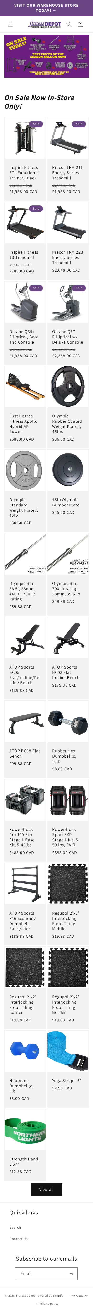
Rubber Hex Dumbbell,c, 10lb (64, 756)
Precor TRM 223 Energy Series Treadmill (67, 257)
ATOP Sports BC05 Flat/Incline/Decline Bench (24, 675)
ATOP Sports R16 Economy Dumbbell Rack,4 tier (22, 920)
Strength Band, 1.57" (24, 1161)
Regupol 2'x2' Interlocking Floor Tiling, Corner (22, 1004)
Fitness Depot (25, 1295)
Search (15, 1227)
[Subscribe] (71, 1273)
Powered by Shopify (49, 1295)
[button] (10, 24)
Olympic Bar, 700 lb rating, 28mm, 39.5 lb (66, 589)
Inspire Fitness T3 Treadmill (23, 254)
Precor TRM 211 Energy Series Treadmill (67, 173)
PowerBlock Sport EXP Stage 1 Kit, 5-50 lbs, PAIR (66, 837)
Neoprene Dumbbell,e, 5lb (21, 1086)
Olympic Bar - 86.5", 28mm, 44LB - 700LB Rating (22, 591)
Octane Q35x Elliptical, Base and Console (24, 336)
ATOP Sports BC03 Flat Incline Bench (66, 672)
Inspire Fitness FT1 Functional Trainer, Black (24, 173)
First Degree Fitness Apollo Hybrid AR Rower (23, 423)
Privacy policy (78, 1295)
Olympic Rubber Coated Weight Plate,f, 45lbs (67, 423)
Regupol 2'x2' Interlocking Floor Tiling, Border (65, 1004)
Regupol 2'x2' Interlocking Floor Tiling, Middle (65, 920)
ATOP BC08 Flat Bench (24, 753)
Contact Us (19, 1238)
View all (46, 1189)
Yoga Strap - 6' (66, 1080)
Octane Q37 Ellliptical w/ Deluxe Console (67, 336)
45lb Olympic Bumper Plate (66, 502)
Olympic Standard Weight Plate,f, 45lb (23, 507)
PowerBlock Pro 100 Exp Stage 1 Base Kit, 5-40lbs (22, 837)
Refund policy (49, 1303)
